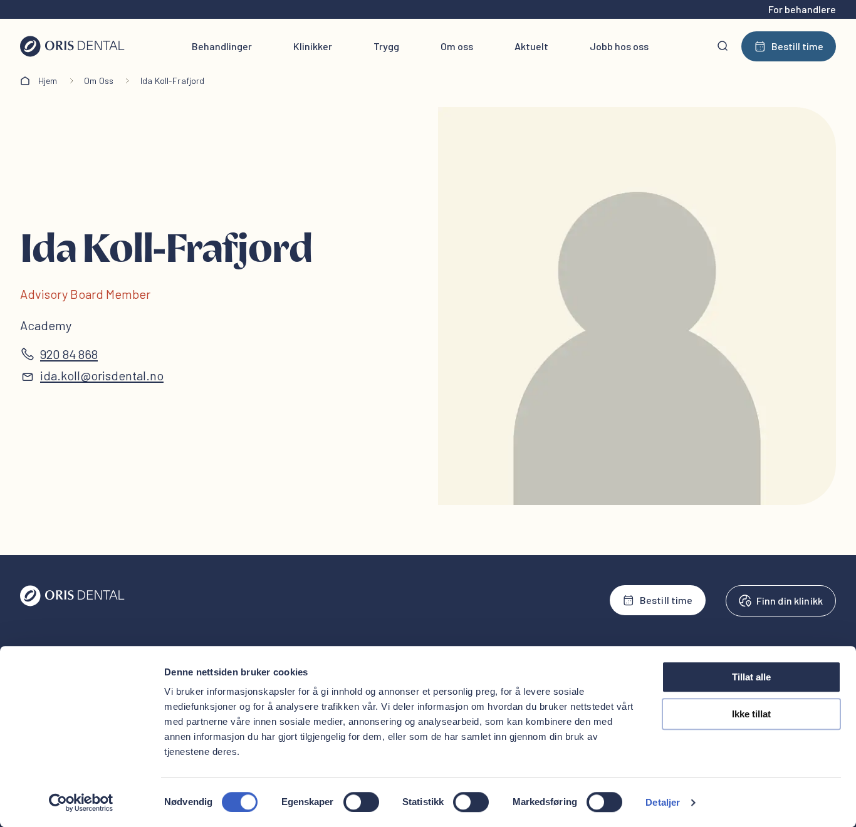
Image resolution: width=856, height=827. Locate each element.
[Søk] (722, 46)
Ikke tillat (751, 714)
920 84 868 (69, 353)
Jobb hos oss (619, 46)
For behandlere (802, 9)
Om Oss (98, 80)
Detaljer (662, 802)
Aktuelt (531, 46)
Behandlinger (222, 46)
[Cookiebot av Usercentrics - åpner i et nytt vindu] (81, 802)
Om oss (457, 46)
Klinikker (312, 46)
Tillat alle (751, 677)
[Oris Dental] (72, 603)
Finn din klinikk (789, 600)
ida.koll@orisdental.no (102, 375)
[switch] (361, 802)
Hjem (48, 80)
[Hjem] (72, 46)
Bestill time (797, 46)
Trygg (386, 46)
